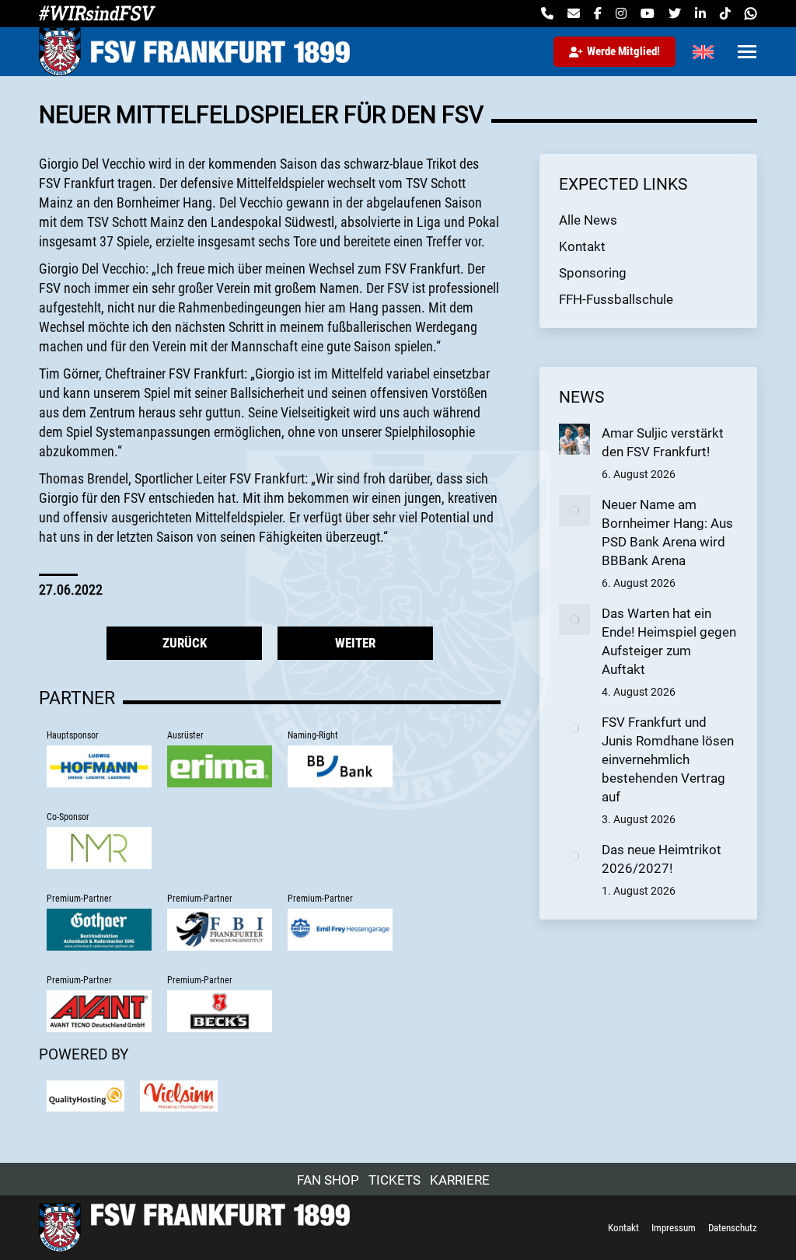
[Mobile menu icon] (747, 51)
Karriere (460, 1180)
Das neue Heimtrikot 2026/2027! (661, 859)
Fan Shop (328, 1180)
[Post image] (574, 439)
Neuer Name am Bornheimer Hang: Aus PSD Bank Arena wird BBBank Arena (667, 532)
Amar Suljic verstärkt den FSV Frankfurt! (663, 442)
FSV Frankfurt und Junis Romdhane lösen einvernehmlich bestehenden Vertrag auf (668, 759)
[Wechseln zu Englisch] (703, 52)
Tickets (394, 1180)
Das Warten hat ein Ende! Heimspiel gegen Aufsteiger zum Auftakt (669, 641)
